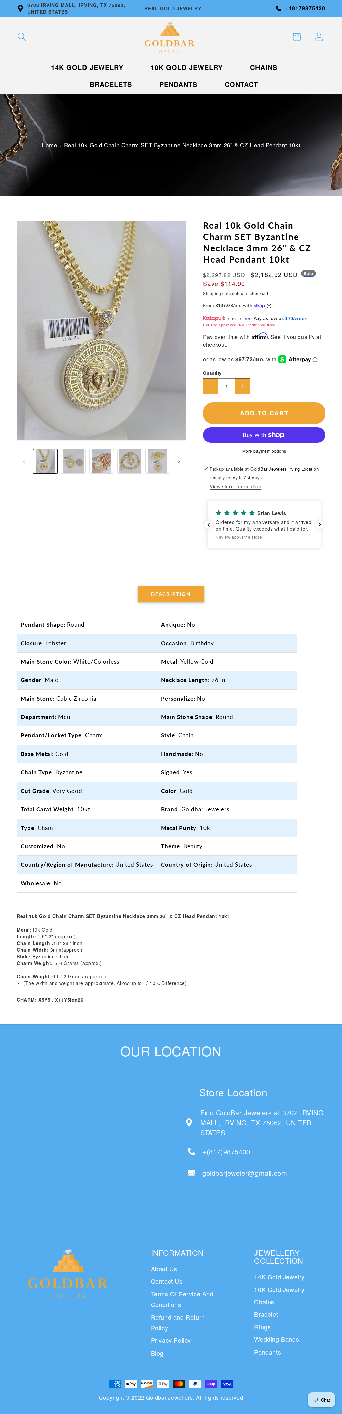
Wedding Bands (276, 1339)
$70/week (296, 318)
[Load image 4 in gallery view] (129, 461)
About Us (164, 1268)
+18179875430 (305, 8)
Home (49, 145)
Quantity (212, 373)
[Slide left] (24, 461)
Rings (262, 1326)
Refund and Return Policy (178, 1322)
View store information (235, 486)
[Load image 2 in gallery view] (73, 461)
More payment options (264, 451)
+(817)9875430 (226, 1151)
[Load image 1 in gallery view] (45, 461)
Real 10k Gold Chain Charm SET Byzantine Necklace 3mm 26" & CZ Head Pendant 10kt (182, 145)
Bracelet (266, 1314)
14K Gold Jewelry (279, 1276)
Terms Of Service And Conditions (182, 1299)
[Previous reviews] (208, 524)
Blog (157, 1353)
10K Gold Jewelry (279, 1289)
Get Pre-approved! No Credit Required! (240, 325)
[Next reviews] (319, 524)
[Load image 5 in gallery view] (157, 461)
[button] (22, 37)
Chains (264, 1301)
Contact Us (167, 1281)
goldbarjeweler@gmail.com (244, 1173)
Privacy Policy (171, 1340)
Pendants (267, 1352)
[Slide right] (179, 461)
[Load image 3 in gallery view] (101, 461)
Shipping (212, 293)
